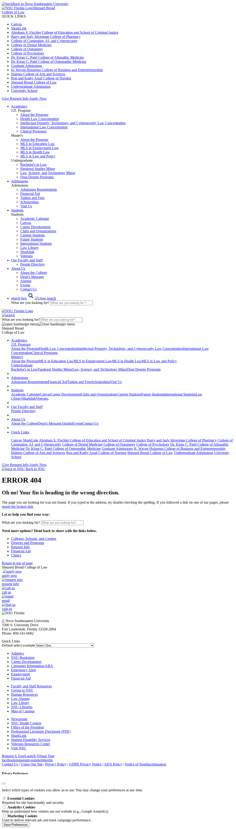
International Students (36, 243)
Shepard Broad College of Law (34, 82)
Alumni (25, 281)
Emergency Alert (23, 670)
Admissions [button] (19, 181)
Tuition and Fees (32, 198)
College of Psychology (27, 53)
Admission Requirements (38, 189)
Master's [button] (17, 357)
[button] (33, 298)
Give (5, 98)
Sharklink (27, 252)
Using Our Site (32, 764)
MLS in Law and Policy (38, 156)
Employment (20, 674)
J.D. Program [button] (20, 344)
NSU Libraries (21, 707)
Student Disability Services (30, 740)
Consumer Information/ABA (32, 666)
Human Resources (24, 694)
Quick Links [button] (20, 432)
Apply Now (38, 98)
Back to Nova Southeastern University (40, 4)
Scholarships (29, 202)
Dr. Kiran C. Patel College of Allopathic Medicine (47, 57)
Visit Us (26, 206)
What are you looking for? (30, 303)
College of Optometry (27, 49)
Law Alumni (20, 699)
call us (6, 592)
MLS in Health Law (35, 152)
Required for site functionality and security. (33, 800)
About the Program (34, 115)
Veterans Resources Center (30, 744)
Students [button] (17, 210)
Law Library (29, 248)
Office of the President (27, 727)
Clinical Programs (33, 131)
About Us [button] (18, 268)
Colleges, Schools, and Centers (33, 539)
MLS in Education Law (37, 144)
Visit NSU (18, 748)
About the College (33, 273)
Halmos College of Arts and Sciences (38, 74)
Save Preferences (16, 824)
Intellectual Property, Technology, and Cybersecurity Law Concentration (73, 123)
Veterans (26, 256)
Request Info (19, 98)
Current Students (32, 235)
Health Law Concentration (39, 119)
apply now (9, 576)
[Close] (4, 783)
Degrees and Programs (27, 543)
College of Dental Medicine (31, 45)
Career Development (35, 227)
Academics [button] (19, 106)
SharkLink (19, 28)
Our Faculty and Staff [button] (27, 260)
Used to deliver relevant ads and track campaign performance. (46, 818)
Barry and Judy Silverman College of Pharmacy (46, 37)
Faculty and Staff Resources (31, 686)
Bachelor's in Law (33, 164)
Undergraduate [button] (22, 365)
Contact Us (28, 289)
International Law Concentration (44, 127)
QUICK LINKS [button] (14, 16)
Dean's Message (32, 277)
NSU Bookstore (23, 658)
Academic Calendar (34, 219)
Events (25, 285)
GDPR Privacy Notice (85, 764)
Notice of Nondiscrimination (145, 764)
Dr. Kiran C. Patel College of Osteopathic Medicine (48, 62)
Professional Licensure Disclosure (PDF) (41, 731)
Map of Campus (23, 711)
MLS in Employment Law (39, 148)
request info (10, 584)
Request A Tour (13, 756)
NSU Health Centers (26, 723)
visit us (7, 609)
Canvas (16, 24)
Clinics (16, 555)
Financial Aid (30, 194)
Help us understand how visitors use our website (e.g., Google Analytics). (55, 809)
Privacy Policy (55, 764)
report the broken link (17, 506)
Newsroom (19, 719)
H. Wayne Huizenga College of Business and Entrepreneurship (57, 70)
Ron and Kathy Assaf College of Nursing (41, 78)
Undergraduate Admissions (30, 86)
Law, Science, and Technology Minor (47, 173)
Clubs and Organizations (38, 231)
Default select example (18, 645)
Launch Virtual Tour (39, 756)
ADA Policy (113, 764)
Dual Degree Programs (37, 177)
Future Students (31, 239)
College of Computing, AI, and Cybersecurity (44, 41)
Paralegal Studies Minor (37, 169)
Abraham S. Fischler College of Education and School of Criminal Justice (64, 32)
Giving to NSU (22, 690)
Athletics (17, 653)
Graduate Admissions (26, 66)
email (6, 600)
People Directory (32, 264)
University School (24, 91)
